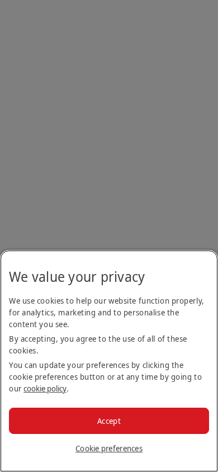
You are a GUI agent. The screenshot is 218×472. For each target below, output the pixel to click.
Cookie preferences (109, 448)
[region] (109, 361)
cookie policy (45, 388)
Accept (109, 421)
